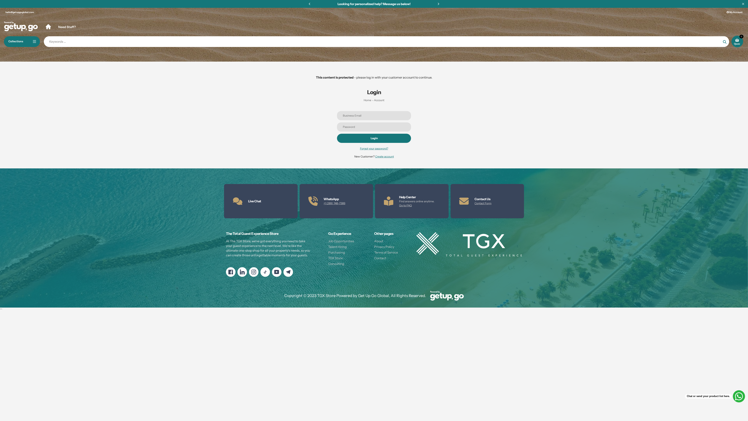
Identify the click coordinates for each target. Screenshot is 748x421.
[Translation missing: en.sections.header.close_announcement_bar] (743, 4)
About (378, 241)
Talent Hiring (337, 247)
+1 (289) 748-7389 (334, 203)
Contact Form (483, 203)
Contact (380, 258)
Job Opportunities (341, 241)
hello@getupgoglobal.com (19, 12)
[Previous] (310, 4)
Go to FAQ (405, 205)
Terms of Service (386, 252)
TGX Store (335, 258)
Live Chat (254, 201)
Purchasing (336, 252)
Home (367, 100)
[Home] (48, 26)
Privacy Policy (384, 247)
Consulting (336, 264)
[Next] (438, 4)
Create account (384, 156)
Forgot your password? (374, 148)
